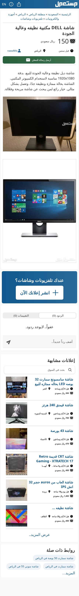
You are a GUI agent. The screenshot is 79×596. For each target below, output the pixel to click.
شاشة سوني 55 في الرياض (24, 566)
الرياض (22, 14)
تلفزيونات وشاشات (31, 18)
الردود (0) (58, 315)
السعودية (53, 14)
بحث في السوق (56, 369)
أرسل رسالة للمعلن (41, 60)
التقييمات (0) (21, 315)
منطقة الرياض (37, 14)
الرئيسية (66, 14)
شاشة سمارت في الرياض (59, 566)
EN (4, 4)
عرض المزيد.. (39, 534)
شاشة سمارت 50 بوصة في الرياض (54, 558)
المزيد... (68, 573)
